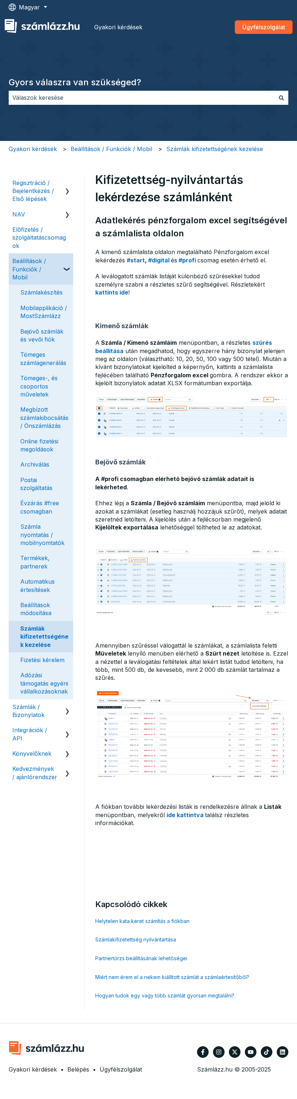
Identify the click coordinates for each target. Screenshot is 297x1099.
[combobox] (142, 97)
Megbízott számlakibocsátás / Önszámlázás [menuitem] (44, 417)
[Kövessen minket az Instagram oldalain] (219, 1052)
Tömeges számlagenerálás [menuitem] (43, 358)
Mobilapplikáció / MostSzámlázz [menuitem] (43, 311)
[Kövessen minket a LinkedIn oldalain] (282, 1052)
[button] (67, 183)
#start (136, 260)
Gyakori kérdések (118, 27)
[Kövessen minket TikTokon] (266, 1052)
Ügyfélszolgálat (263, 27)
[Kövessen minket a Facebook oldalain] (203, 1052)
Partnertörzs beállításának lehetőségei (141, 958)
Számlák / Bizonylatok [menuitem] (28, 710)
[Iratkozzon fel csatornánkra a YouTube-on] (250, 1052)
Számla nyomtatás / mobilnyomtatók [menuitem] (42, 534)
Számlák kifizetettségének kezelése (214, 149)
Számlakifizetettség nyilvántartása (135, 939)
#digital (159, 260)
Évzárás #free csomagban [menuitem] (39, 507)
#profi (187, 260)
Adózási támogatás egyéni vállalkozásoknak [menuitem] (44, 683)
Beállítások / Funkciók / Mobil (111, 149)
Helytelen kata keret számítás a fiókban (142, 921)
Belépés (78, 1069)
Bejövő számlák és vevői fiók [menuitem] (41, 335)
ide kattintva (185, 815)
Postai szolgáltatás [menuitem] (36, 483)
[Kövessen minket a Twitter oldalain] (234, 1052)
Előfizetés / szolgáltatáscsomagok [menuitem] (39, 237)
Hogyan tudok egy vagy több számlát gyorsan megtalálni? (164, 995)
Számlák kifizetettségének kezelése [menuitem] (44, 636)
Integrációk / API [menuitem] (29, 734)
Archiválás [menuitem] (34, 464)
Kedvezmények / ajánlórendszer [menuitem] (34, 772)
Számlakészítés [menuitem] (41, 292)
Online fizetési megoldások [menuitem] (39, 445)
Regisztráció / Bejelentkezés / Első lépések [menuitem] (33, 191)
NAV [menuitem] (18, 214)
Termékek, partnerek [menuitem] (35, 562)
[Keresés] (281, 97)
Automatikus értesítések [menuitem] (37, 585)
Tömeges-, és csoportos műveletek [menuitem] (39, 386)
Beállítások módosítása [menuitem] (35, 609)
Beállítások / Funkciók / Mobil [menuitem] (29, 269)
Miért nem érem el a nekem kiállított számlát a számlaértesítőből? (172, 977)
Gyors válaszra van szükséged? (75, 82)
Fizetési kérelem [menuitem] (42, 660)
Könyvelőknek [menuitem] (31, 753)
